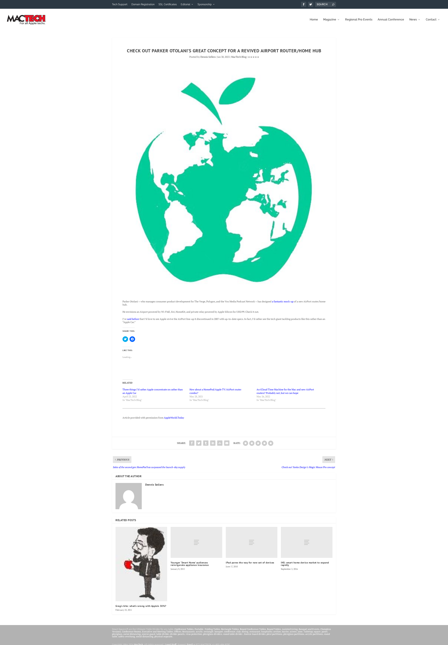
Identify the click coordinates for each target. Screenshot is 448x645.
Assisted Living (290, 629)
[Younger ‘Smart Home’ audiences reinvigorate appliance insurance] (196, 542)
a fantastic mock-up (282, 301)
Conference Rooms (131, 631)
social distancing (132, 634)
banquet (219, 631)
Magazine (329, 19)
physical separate (163, 636)
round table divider (233, 634)
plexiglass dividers (212, 634)
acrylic (199, 631)
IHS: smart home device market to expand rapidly (305, 564)
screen (293, 631)
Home (314, 19)
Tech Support (119, 4)
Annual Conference (391, 19)
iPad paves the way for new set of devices (250, 562)
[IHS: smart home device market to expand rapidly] (306, 542)
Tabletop (308, 631)
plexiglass (117, 634)
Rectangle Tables (230, 629)
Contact (431, 19)
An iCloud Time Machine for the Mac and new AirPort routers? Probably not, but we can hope (285, 391)
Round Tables (274, 629)
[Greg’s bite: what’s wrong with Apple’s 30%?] (141, 564)
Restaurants (188, 631)
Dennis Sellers (208, 56)
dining (245, 631)
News (413, 19)
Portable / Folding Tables (207, 629)
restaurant (254, 631)
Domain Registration (143, 4)
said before (133, 319)
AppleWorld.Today (174, 417)
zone (300, 631)
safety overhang (126, 636)
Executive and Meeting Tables (157, 631)
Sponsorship (205, 4)
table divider (162, 634)
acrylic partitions (314, 634)
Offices (177, 631)
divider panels (177, 634)
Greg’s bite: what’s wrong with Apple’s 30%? (140, 606)
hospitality (266, 631)
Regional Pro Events (358, 19)
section (277, 631)
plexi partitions (274, 634)
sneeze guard (148, 634)
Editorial (185, 4)
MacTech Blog (238, 56)
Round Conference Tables (253, 629)
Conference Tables (184, 629)
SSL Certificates (168, 4)
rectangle (209, 631)
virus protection (194, 634)
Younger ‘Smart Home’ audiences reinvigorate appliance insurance (190, 564)
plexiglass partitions (293, 634)
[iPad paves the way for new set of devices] (251, 542)
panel (324, 631)
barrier (285, 631)
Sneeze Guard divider (254, 634)
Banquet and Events (309, 629)
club (238, 631)
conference (229, 631)
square (317, 631)
